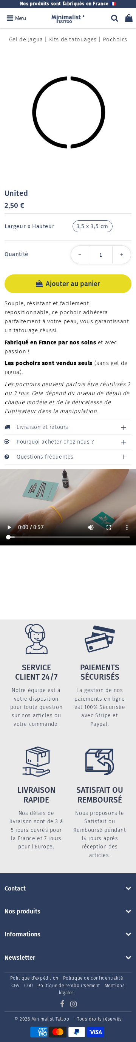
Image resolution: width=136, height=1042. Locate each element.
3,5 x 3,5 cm (92, 226)
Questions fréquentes (45, 457)
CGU (28, 985)
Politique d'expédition (34, 978)
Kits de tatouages (73, 39)
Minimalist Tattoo (51, 1019)
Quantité (16, 254)
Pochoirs (115, 39)
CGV (15, 985)
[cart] (129, 18)
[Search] (114, 18)
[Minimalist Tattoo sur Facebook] (62, 1005)
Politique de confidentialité (93, 978)
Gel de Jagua (26, 39)
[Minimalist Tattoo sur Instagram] (73, 1005)
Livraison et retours (42, 427)
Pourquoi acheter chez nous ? (55, 442)
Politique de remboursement (68, 985)
